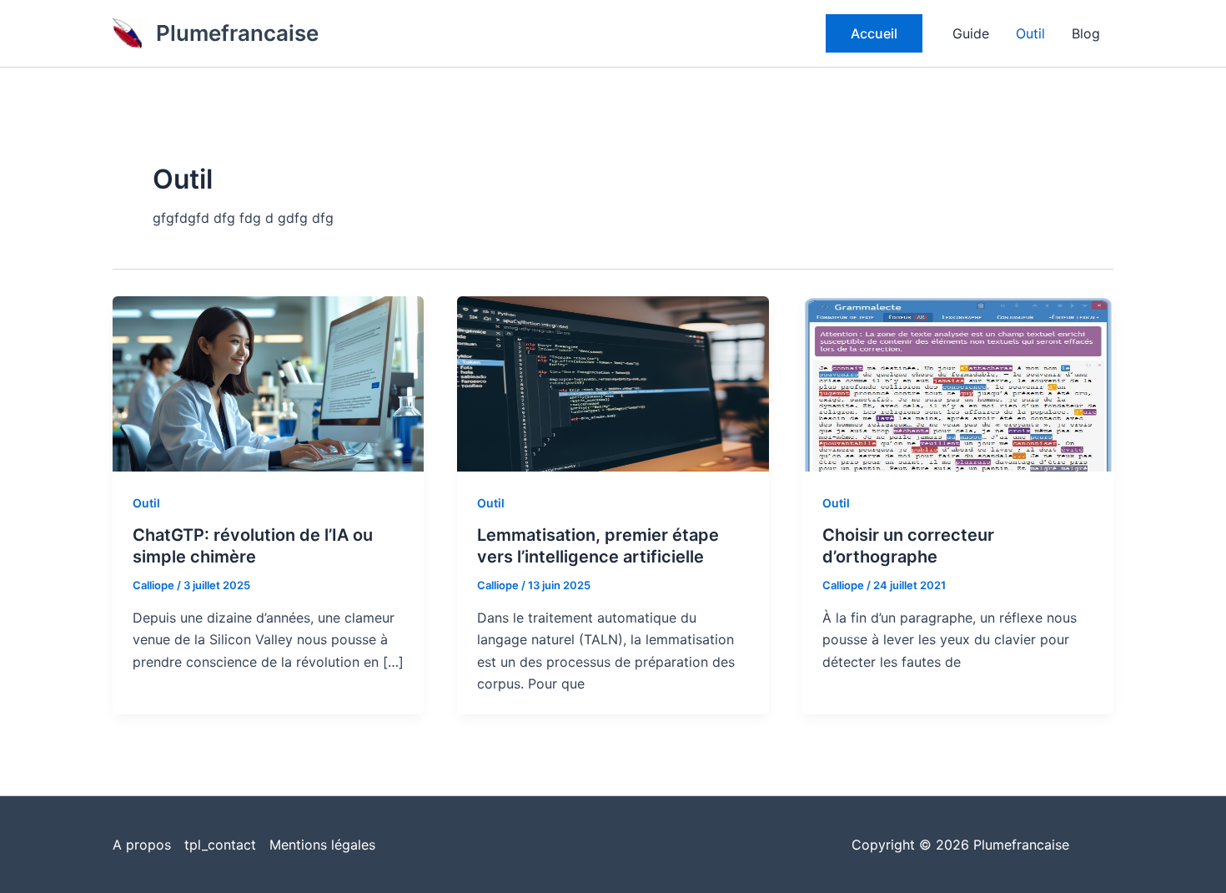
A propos (142, 844)
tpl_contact (220, 844)
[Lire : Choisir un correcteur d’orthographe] (957, 383)
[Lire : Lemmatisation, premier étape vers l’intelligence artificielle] (612, 383)
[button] (874, 33)
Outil (1030, 33)
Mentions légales (322, 844)
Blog (1086, 33)
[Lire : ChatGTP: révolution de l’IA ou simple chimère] (268, 383)
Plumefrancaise (237, 33)
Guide (970, 33)
